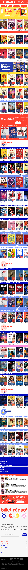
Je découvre (18, 123)
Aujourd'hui (4, 5)
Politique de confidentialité (16, 561)
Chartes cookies (17, 563)
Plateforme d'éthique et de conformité (10, 564)
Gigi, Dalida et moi (8, 478)
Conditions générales (5, 561)
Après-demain (16, 5)
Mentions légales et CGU (7, 563)
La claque (7, 484)
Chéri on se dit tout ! (9, 490)
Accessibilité (21, 564)
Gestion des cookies (6, 566)
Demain (10, 5)
